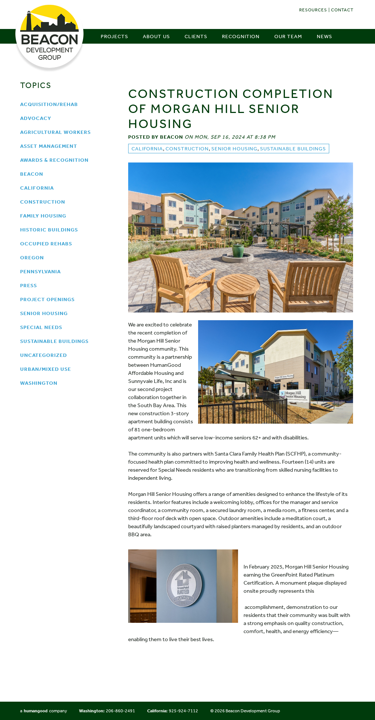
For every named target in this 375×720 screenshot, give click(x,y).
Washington (38, 383)
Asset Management (48, 146)
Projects (114, 36)
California (37, 187)
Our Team (288, 36)
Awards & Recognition (54, 160)
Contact (342, 10)
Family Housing (43, 215)
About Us (156, 36)
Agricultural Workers (55, 132)
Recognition (241, 36)
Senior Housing (44, 313)
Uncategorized (43, 355)
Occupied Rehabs (46, 243)
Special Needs (41, 327)
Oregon (32, 257)
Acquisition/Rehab (49, 104)
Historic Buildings (49, 229)
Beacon (31, 174)
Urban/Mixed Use (45, 369)
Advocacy (35, 118)
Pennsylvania (40, 271)
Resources (313, 10)
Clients (196, 36)
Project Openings (47, 299)
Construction (42, 201)
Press (28, 285)
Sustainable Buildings (54, 341)
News (324, 36)
